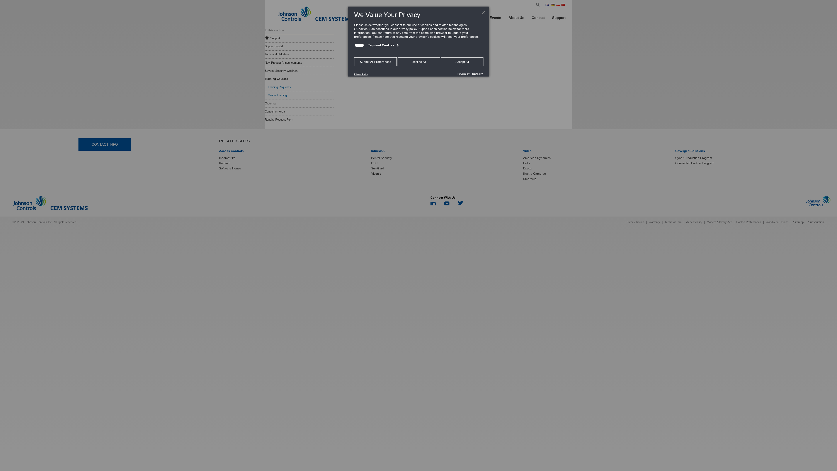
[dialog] (418, 41)
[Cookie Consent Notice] (418, 42)
